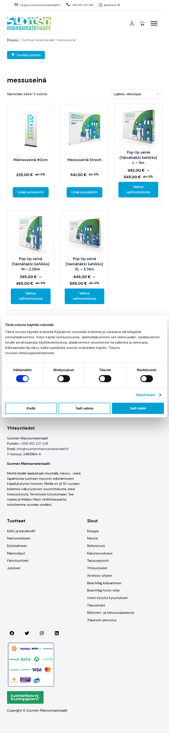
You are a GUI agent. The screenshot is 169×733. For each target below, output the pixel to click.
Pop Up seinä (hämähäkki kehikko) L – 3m (138, 157)
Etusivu (12, 40)
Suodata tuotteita (28, 55)
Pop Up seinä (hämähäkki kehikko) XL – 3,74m (84, 264)
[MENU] (154, 23)
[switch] (63, 378)
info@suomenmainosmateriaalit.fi (40, 5)
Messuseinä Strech (84, 159)
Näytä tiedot (145, 395)
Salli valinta (84, 408)
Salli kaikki (138, 408)
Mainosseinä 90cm (30, 159)
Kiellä (31, 408)
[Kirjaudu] (131, 23)
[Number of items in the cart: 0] (142, 23)
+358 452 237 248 (82, 5)
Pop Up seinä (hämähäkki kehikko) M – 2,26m (31, 264)
